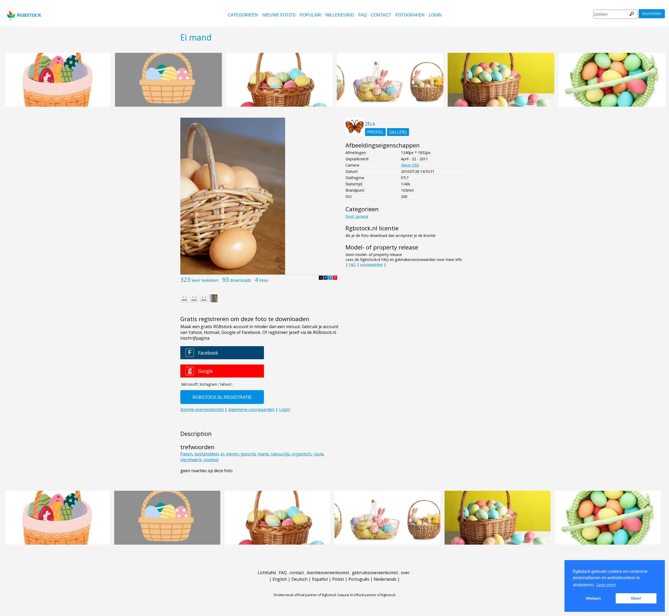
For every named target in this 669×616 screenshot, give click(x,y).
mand (262, 454)
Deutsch (299, 579)
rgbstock (29, 15)
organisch (301, 454)
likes (263, 280)
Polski (338, 579)
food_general (356, 216)
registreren (651, 14)
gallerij (398, 132)
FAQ (362, 15)
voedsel (211, 460)
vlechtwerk (190, 460)
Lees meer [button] (606, 585)
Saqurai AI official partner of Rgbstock (366, 594)
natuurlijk (280, 454)
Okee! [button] (636, 598)
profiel (375, 132)
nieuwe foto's (279, 15)
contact (381, 15)
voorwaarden (371, 264)
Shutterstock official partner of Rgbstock (304, 594)
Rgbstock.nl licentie (372, 228)
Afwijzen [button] (593, 598)
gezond (248, 454)
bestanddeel (206, 454)
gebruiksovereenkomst (375, 572)
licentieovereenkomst (328, 572)
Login (435, 15)
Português (358, 579)
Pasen (186, 454)
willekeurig (339, 15)
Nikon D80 (410, 165)
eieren (232, 454)
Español (320, 579)
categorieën (243, 15)
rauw (318, 454)
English (280, 579)
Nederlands (385, 579)
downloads (240, 280)
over (405, 572)
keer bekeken (205, 280)
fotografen (410, 15)
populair (310, 15)
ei (222, 454)
